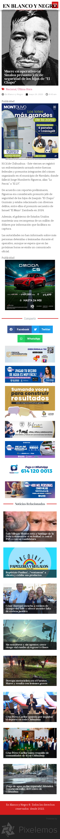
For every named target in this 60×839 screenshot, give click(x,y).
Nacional (11, 89)
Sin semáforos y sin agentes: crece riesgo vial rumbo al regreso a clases (27, 646)
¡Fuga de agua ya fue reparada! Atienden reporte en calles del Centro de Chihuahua (29, 788)
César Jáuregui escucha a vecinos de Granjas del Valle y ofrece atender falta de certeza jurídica (28, 608)
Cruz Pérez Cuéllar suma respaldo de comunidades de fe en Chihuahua (27, 754)
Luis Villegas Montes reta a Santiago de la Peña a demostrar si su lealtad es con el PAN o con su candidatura (30, 536)
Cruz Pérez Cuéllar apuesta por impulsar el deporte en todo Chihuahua (29, 718)
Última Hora (25, 89)
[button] (19, 329)
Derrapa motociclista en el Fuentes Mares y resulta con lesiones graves (26, 682)
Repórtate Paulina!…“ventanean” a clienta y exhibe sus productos (26, 573)
